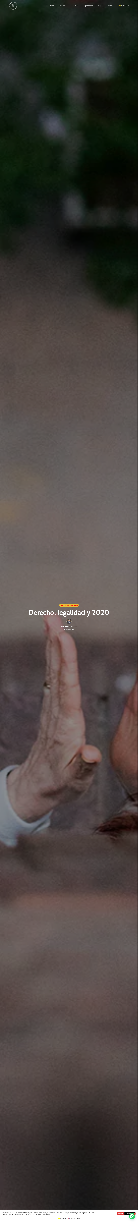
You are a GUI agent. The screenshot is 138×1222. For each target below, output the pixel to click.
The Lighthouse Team (69, 605)
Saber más (46, 1215)
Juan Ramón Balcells (69, 627)
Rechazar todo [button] (130, 1213)
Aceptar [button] (120, 1213)
